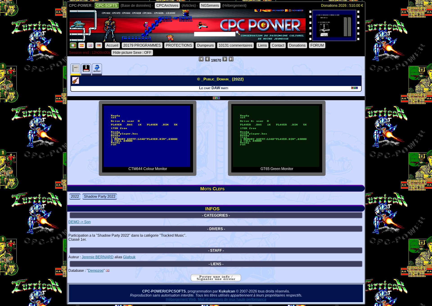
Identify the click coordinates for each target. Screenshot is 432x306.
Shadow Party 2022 (99, 196)
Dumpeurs (205, 45)
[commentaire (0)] (97, 69)
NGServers (210, 5)
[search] (238, 33)
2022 (75, 196)
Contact (278, 45)
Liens (262, 45)
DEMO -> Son (79, 222)
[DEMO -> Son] (76, 82)
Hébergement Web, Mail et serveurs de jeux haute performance (216, 299)
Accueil (112, 45)
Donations (297, 45)
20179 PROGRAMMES (142, 45)
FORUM (317, 45)
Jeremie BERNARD (98, 257)
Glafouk (129, 257)
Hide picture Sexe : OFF (132, 52)
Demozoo (96, 270)
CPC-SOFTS (106, 5)
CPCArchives (167, 5)
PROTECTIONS (179, 45)
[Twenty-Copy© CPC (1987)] (334, 39)
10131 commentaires (235, 45)
